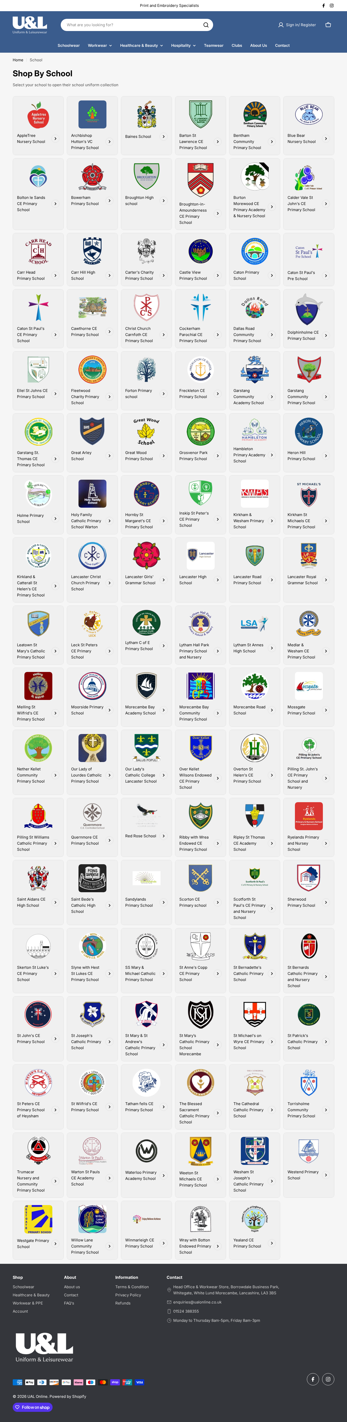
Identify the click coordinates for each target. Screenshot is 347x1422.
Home (18, 59)
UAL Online (37, 1396)
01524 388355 (186, 1311)
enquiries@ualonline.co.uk (197, 1302)
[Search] (206, 25)
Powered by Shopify (68, 1396)
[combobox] (137, 25)
